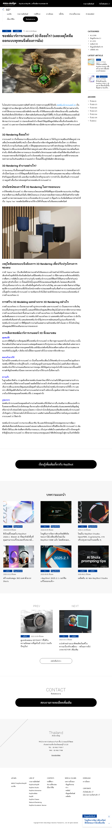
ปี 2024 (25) (93, 108)
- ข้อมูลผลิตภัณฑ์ (70, 793)
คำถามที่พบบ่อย (52, 784)
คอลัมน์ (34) (94, 44)
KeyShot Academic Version (37, 805)
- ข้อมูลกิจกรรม (69, 784)
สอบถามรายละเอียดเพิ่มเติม (56, 702)
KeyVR (31, 796)
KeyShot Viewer (34, 799)
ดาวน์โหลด (86, 781)
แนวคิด (13, 786)
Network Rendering (35, 802)
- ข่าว (66, 787)
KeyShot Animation (35, 790)
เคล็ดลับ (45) (94, 50)
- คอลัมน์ (67, 790)
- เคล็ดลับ (68, 796)
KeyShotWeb (33, 793)
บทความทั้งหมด (69, 781)
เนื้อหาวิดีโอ (50, 787)
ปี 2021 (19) (93, 117)
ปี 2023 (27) (93, 111)
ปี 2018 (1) (93, 121)
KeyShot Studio (34, 787)
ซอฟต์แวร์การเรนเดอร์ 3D (66, 105)
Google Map (56, 755)
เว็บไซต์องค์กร (87, 792)
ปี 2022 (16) (93, 114)
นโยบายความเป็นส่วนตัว (90, 795)
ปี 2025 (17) (93, 104)
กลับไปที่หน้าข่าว (56, 661)
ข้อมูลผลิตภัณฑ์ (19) (96, 47)
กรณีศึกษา (50, 781)
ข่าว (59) (93, 41)
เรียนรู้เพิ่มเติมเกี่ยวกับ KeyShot (56, 464)
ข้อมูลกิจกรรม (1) (95, 38)
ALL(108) (93, 35)
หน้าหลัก (13, 778)
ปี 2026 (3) (93, 101)
